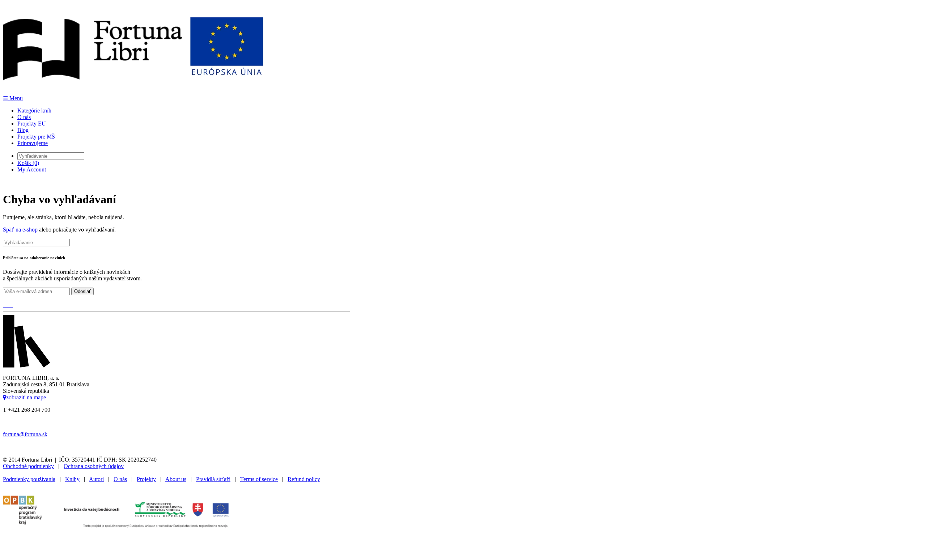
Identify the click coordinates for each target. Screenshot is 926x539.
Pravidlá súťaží (213, 479)
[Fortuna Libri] (133, 91)
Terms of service (259, 479)
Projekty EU (31, 123)
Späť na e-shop (20, 229)
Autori (96, 479)
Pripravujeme (32, 143)
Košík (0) (28, 163)
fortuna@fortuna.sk (25, 434)
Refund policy (304, 479)
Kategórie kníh (34, 110)
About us (175, 479)
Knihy (72, 479)
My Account (31, 169)
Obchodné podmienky (28, 466)
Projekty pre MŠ (36, 136)
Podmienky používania (29, 479)
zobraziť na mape (26, 397)
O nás (24, 117)
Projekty (146, 479)
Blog (23, 130)
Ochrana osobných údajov (94, 466)
